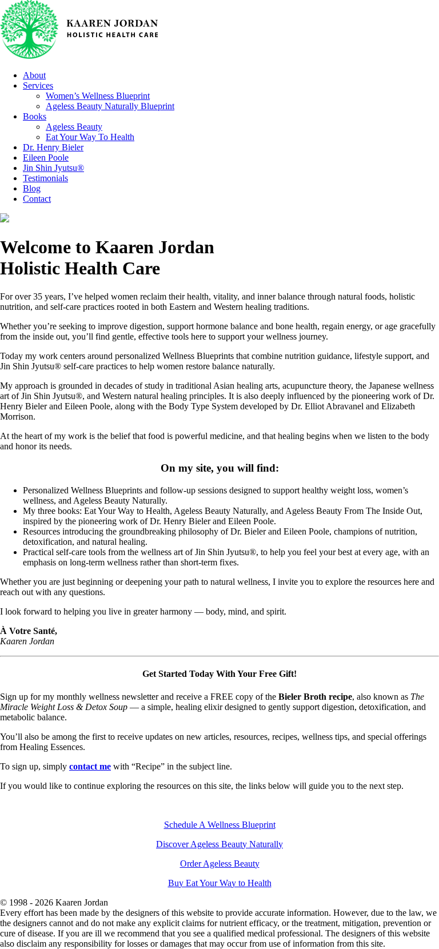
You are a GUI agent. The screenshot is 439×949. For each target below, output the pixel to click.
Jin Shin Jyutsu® (53, 168)
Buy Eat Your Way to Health (220, 883)
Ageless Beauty (74, 126)
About (34, 75)
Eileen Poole (46, 157)
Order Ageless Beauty (220, 863)
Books (34, 116)
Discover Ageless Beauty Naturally (219, 844)
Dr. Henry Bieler (53, 147)
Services (38, 85)
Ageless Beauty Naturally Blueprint (110, 106)
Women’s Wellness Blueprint (98, 96)
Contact (37, 199)
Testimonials (45, 178)
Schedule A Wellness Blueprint (220, 825)
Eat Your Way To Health (90, 137)
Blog (32, 188)
